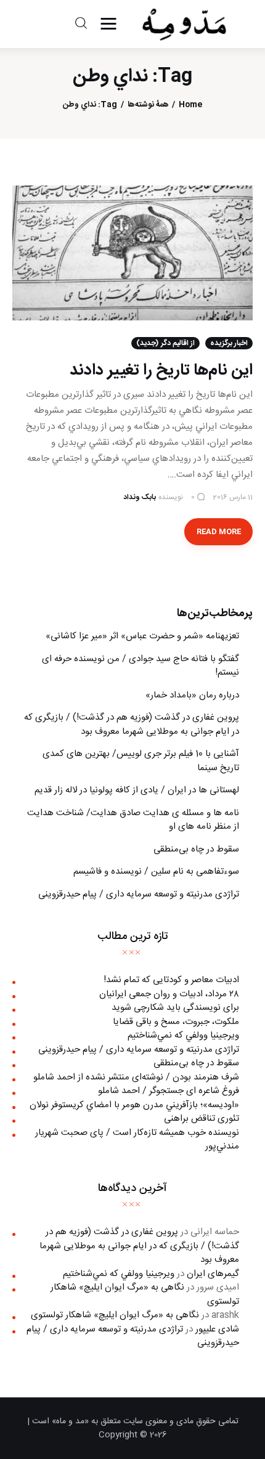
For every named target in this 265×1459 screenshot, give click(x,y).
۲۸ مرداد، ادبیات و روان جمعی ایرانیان (169, 994)
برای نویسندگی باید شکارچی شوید (175, 1007)
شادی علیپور (217, 1329)
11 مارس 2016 (233, 497)
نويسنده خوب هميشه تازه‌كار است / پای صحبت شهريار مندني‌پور (137, 1140)
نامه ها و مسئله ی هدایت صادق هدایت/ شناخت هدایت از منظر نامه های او (133, 820)
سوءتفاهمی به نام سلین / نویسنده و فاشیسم (156, 871)
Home (190, 105)
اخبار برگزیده (229, 343)
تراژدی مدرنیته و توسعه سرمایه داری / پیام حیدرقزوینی (138, 894)
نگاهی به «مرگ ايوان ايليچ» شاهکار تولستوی (145, 1294)
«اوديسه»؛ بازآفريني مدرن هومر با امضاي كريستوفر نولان (134, 1105)
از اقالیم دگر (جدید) (165, 343)
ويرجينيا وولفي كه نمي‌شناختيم (183, 1035)
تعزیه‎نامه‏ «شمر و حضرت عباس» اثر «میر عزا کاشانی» (142, 636)
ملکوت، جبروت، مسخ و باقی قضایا (176, 1022)
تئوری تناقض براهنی (201, 1118)
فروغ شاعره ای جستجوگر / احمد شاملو (168, 1091)
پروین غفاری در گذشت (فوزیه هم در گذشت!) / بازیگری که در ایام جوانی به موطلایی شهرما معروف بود (131, 724)
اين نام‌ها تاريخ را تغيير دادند (161, 370)
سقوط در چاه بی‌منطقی (196, 849)
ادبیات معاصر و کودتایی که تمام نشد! (171, 980)
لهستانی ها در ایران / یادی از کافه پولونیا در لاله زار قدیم (137, 790)
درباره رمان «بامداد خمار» (192, 695)
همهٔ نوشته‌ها (148, 105)
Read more (219, 532)
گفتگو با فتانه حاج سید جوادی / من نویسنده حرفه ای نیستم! (140, 666)
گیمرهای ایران (213, 1274)
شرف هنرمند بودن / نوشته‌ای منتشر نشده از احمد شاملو (136, 1077)
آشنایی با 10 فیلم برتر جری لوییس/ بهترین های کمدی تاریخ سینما (141, 761)
